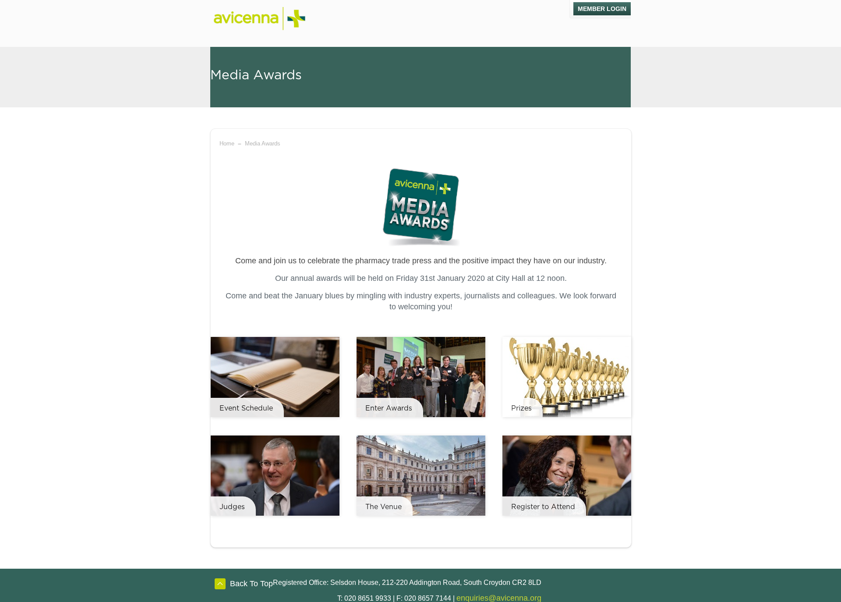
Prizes (521, 408)
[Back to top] (220, 585)
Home (226, 143)
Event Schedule (246, 408)
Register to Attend (543, 506)
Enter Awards (388, 408)
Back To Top (251, 583)
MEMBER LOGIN (602, 8)
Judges (232, 506)
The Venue (383, 506)
